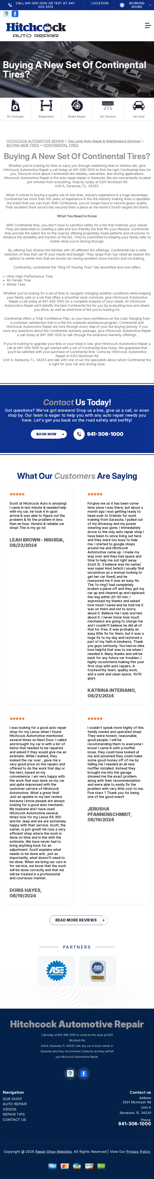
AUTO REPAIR (15, 1104)
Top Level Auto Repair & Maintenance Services (104, 141)
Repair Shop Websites (53, 1152)
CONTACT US (14, 1120)
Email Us (144, 1130)
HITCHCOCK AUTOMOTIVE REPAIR (35, 141)
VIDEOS (9, 1109)
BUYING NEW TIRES (23, 145)
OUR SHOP (12, 1099)
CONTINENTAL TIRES (61, 145)
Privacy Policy (138, 1152)
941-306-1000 (84, 170)
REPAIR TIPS (14, 1114)
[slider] (17, 494)
